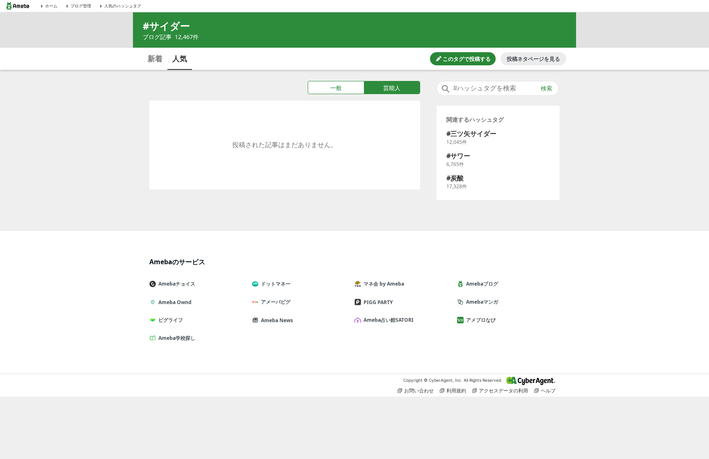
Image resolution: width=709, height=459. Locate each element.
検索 (546, 88)
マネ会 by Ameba (384, 283)
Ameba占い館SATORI (389, 319)
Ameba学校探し (176, 337)
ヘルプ (548, 390)
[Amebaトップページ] (17, 6)
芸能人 (391, 88)
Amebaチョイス (176, 283)
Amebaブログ (482, 283)
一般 (336, 88)
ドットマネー (275, 283)
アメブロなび (481, 319)
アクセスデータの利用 (503, 390)
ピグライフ (170, 319)
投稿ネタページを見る (533, 58)
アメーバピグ (275, 301)
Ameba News (277, 320)
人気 (179, 58)
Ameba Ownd (175, 302)
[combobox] (498, 88)
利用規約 (456, 390)
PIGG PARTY (378, 302)
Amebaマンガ (482, 301)
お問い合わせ (419, 390)
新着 (155, 58)
